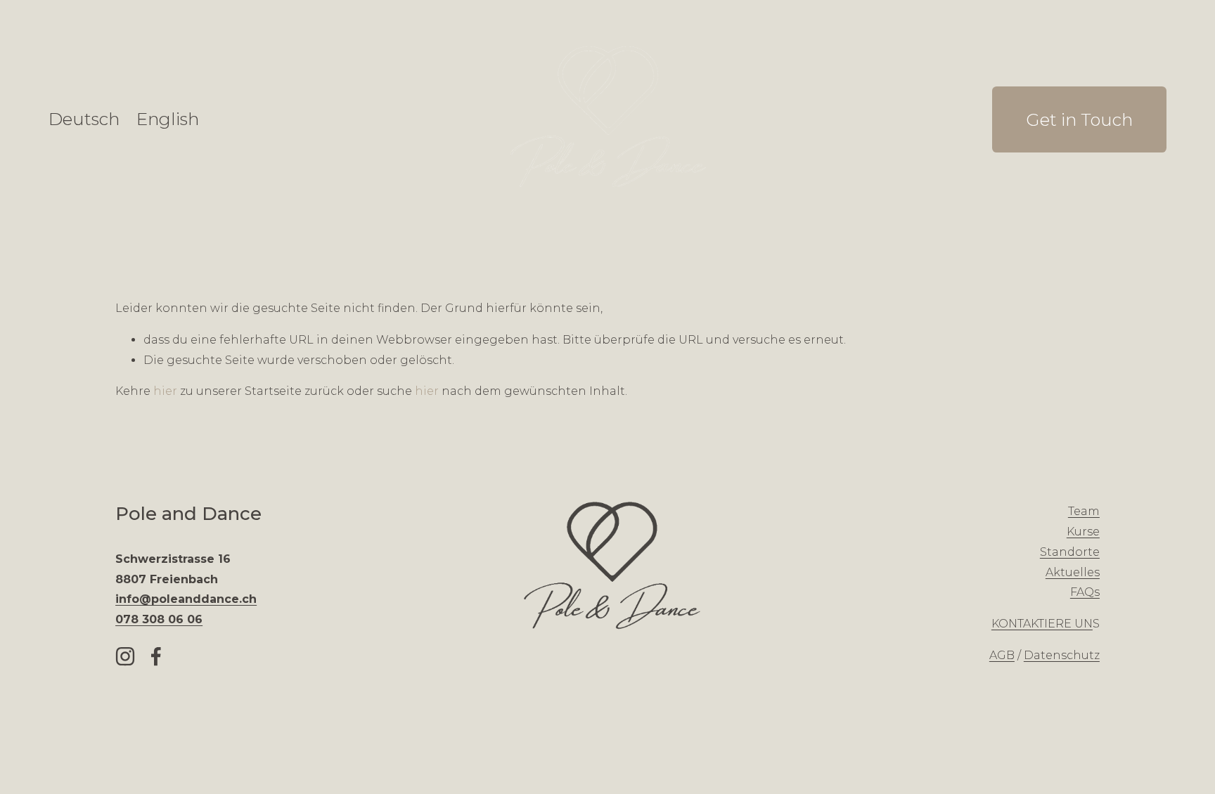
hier (165, 391)
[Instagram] (125, 656)
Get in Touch (1079, 119)
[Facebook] (156, 656)
